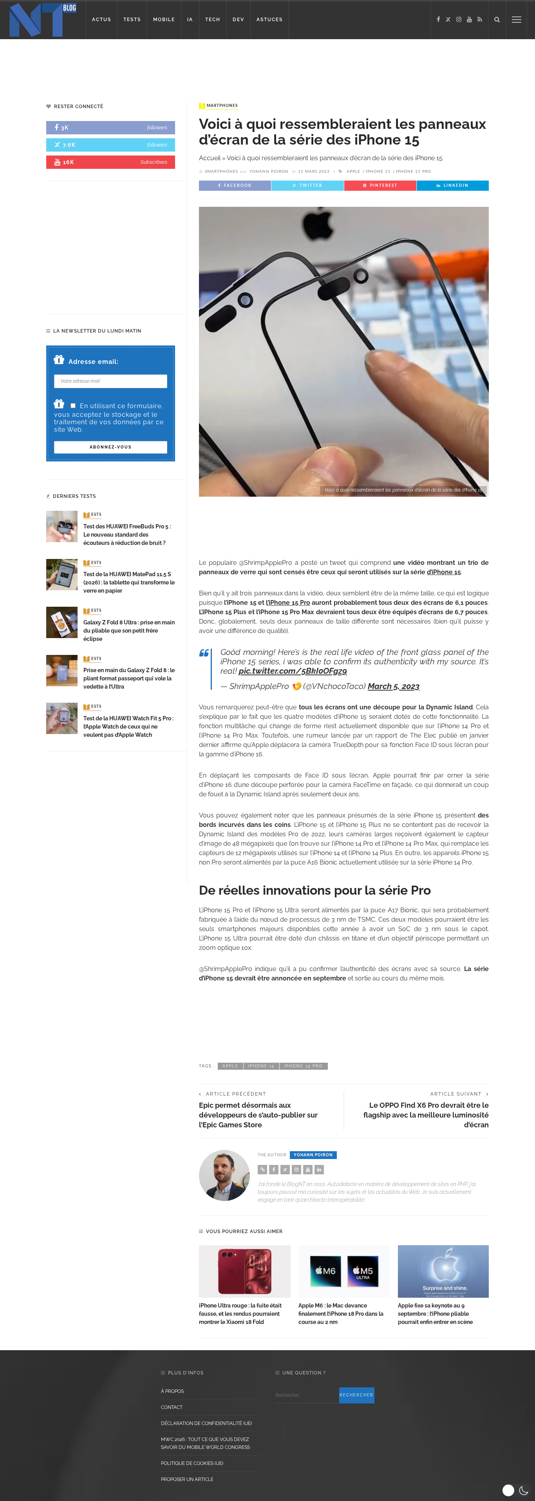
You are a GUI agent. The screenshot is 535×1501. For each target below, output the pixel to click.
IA (190, 19)
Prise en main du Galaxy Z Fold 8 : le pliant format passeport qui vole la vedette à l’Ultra (129, 678)
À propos (172, 1391)
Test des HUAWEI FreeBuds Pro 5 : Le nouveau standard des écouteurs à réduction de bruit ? (127, 534)
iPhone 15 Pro (413, 172)
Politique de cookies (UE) (192, 1463)
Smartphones (219, 106)
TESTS (132, 19)
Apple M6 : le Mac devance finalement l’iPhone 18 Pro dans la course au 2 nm (340, 1313)
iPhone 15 (378, 172)
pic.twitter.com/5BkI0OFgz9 (293, 671)
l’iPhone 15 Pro (288, 602)
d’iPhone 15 (444, 572)
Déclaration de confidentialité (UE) (206, 1423)
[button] (516, 1490)
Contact (172, 1407)
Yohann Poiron (269, 172)
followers (157, 127)
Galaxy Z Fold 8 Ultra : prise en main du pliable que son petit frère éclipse (129, 630)
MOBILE (164, 19)
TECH (213, 19)
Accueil (210, 158)
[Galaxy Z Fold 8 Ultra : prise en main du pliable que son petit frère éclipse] (62, 622)
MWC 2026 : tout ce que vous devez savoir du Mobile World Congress (205, 1443)
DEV (238, 19)
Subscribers (154, 162)
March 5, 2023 (393, 686)
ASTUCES (270, 19)
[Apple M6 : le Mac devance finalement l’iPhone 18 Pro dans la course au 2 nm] (344, 1271)
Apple (353, 172)
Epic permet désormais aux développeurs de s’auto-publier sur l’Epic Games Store (258, 1115)
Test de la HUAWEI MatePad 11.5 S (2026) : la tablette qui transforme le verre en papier (129, 582)
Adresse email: (94, 361)
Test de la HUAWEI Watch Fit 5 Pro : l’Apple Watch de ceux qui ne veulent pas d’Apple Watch (128, 726)
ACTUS (101, 19)
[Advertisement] (150, 64)
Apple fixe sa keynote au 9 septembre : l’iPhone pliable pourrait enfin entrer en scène (435, 1313)
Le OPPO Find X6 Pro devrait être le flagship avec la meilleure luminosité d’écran (426, 1115)
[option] (245, 1285)
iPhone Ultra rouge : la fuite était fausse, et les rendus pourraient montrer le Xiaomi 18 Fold (240, 1313)
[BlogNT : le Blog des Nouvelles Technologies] (43, 19)
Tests (93, 515)
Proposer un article (187, 1479)
